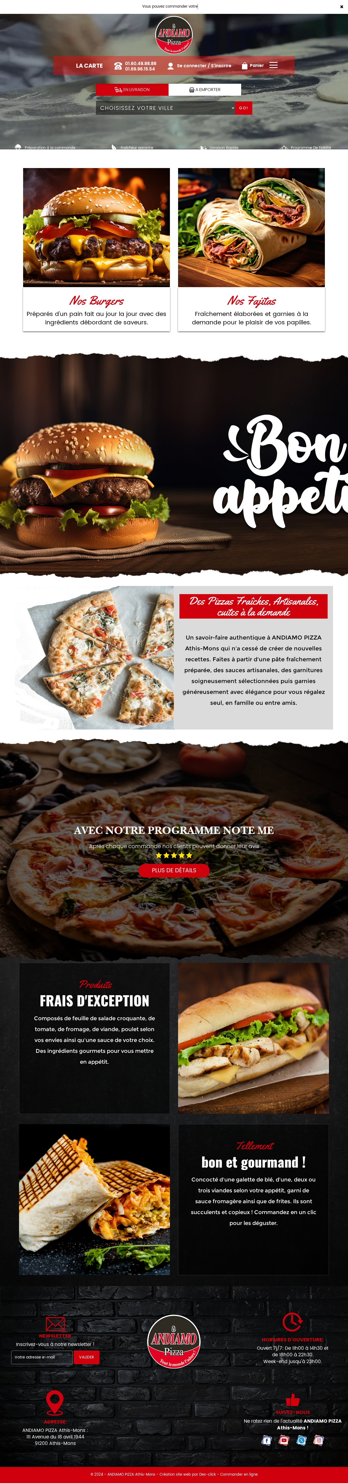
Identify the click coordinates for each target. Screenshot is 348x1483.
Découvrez (96, 227)
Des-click (207, 1475)
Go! (243, 108)
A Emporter (207, 89)
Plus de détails (174, 870)
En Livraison (136, 89)
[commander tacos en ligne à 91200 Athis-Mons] (94, 1199)
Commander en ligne (239, 1475)
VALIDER (86, 1357)
